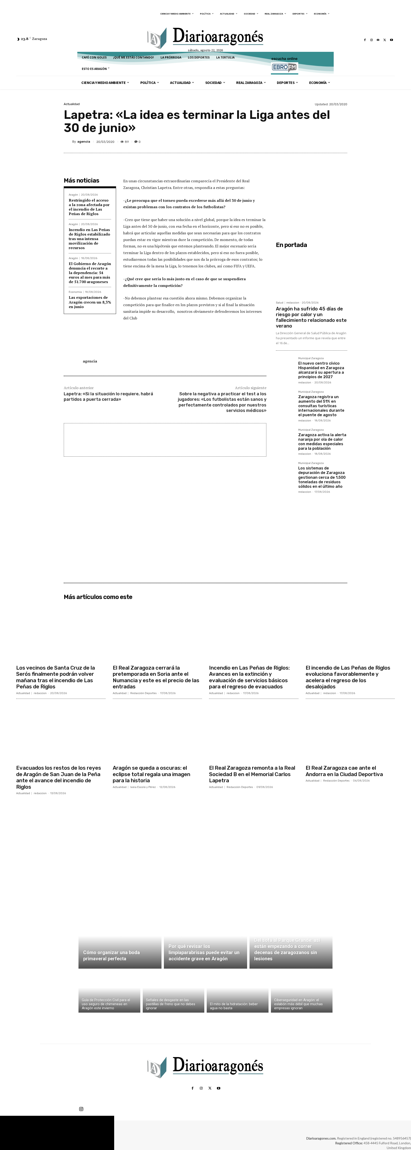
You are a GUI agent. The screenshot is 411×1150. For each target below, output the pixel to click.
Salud (279, 302)
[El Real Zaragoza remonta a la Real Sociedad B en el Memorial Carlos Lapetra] (253, 732)
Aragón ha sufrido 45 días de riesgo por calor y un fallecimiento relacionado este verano (311, 317)
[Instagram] (371, 40)
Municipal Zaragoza (311, 358)
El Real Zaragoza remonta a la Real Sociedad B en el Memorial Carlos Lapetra (252, 774)
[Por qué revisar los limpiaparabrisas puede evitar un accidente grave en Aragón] (205, 941)
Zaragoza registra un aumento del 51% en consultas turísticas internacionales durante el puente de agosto (321, 406)
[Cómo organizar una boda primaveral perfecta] (119, 941)
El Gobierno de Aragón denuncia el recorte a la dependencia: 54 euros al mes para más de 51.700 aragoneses (90, 273)
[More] (342, 141)
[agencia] (68, 141)
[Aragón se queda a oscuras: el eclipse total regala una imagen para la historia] (157, 732)
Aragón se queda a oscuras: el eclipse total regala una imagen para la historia (151, 774)
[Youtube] (391, 40)
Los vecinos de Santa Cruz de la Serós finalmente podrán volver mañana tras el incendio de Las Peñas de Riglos (55, 677)
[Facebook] (365, 40)
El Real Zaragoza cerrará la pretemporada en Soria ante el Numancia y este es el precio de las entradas (156, 677)
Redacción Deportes (143, 693)
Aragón (73, 194)
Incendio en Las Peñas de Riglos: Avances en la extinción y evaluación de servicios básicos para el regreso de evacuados (249, 677)
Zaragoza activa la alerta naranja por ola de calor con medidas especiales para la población (322, 442)
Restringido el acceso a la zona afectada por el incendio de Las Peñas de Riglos (89, 207)
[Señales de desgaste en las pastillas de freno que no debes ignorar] (174, 992)
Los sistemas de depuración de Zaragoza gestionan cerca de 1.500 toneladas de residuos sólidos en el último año (322, 477)
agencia (83, 141)
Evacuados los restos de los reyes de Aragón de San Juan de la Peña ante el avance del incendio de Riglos (58, 777)
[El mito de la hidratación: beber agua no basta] (238, 992)
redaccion (292, 302)
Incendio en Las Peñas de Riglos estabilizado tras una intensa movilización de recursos (89, 239)
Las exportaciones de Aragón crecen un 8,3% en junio (90, 302)
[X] (385, 40)
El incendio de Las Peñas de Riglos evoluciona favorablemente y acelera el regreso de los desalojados (348, 677)
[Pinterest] (320, 141)
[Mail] (378, 40)
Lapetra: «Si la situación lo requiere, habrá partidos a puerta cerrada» (108, 396)
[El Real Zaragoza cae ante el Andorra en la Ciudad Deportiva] (350, 732)
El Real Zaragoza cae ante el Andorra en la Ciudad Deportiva (344, 771)
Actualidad (72, 104)
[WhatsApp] (331, 141)
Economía (75, 292)
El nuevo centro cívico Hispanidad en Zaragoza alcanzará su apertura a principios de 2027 (321, 370)
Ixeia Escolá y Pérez (143, 787)
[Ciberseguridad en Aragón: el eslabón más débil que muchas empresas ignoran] (302, 992)
